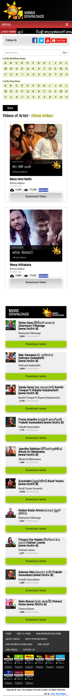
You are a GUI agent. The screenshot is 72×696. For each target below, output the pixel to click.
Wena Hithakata (20, 265)
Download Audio (36, 344)
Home (8, 633)
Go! (65, 52)
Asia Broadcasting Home (48, 633)
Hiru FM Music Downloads (19, 644)
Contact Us (29, 649)
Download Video (36, 196)
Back (10, 108)
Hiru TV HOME (24, 633)
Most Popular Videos (36, 639)
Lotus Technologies (58, 694)
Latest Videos (13, 639)
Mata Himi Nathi (21, 179)
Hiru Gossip (43, 644)
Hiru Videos (11, 649)
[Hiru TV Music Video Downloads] (24, 10)
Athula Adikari (17, 183)
